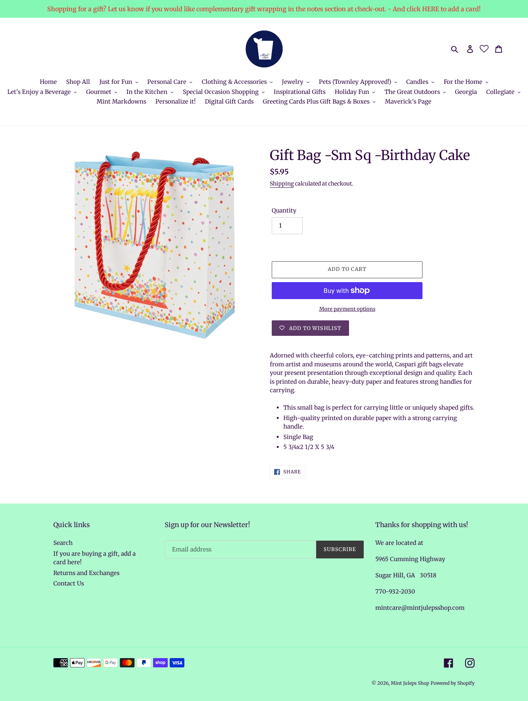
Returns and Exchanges (86, 573)
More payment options (347, 309)
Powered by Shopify (453, 683)
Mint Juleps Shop (410, 683)
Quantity (284, 210)
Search (63, 542)
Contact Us (68, 583)
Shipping (282, 183)
